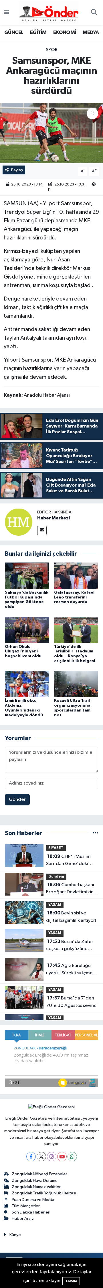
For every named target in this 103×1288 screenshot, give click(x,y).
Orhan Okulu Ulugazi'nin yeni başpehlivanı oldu (23, 651)
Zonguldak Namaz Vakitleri (37, 1187)
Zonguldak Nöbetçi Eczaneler (39, 1174)
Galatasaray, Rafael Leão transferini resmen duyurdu (74, 597)
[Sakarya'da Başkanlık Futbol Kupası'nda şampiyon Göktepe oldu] (27, 575)
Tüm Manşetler (26, 1206)
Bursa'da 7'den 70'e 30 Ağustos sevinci (72, 1001)
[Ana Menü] (6, 12)
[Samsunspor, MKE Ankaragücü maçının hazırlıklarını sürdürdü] (51, 133)
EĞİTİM (38, 32)
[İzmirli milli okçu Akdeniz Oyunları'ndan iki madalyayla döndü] (27, 684)
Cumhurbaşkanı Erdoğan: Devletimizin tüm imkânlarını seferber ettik (72, 889)
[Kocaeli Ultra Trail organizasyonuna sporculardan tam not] (76, 684)
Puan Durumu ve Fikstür (33, 1200)
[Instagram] (51, 1156)
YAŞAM (54, 905)
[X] (41, 1156)
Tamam (71, 1281)
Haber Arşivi (23, 1218)
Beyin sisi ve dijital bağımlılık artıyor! (71, 916)
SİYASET (56, 848)
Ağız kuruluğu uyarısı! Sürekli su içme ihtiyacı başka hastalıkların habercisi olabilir (69, 970)
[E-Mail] (42, 530)
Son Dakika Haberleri (31, 1212)
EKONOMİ (64, 32)
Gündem (56, 876)
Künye (15, 1235)
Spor (52, 49)
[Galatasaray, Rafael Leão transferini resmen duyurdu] (76, 575)
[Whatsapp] (72, 1156)
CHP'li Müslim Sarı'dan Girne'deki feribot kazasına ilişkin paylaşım (69, 861)
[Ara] (93, 13)
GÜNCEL (13, 32)
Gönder (17, 799)
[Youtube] (62, 1156)
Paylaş (17, 170)
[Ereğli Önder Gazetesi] (49, 12)
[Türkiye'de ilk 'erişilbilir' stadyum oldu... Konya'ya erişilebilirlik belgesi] (76, 629)
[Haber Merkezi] (18, 521)
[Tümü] (95, 833)
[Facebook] (31, 1156)
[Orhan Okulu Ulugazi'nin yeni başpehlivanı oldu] (27, 629)
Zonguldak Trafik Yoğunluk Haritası (44, 1193)
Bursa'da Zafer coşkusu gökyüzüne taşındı (69, 946)
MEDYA (91, 32)
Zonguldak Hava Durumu (35, 1180)
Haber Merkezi (53, 518)
